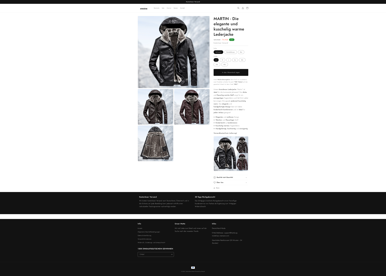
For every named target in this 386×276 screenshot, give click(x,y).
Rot (241, 52)
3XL (217, 64)
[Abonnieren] (171, 254)
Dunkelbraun (230, 52)
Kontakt (140, 228)
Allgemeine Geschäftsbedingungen (149, 232)
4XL (224, 64)
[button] (238, 8)
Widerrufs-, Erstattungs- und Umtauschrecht (151, 243)
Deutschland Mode (190, 271)
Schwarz (218, 52)
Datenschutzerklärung (144, 235)
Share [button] (217, 188)
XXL (242, 60)
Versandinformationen (144, 239)
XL (235, 60)
